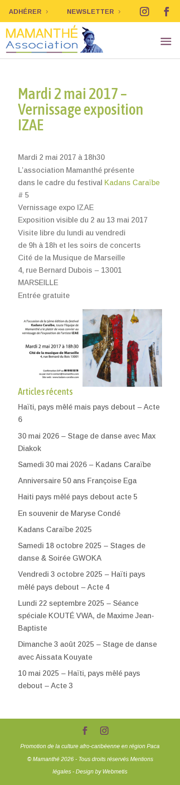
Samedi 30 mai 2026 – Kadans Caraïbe (84, 465)
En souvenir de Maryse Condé (69, 513)
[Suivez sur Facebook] (166, 11)
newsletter (90, 11)
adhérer (25, 11)
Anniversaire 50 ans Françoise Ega (77, 481)
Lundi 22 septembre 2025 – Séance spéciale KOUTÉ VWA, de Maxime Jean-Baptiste (86, 615)
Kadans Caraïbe (132, 183)
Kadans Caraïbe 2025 (55, 529)
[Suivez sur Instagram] (144, 11)
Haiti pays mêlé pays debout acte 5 (78, 497)
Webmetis (114, 771)
